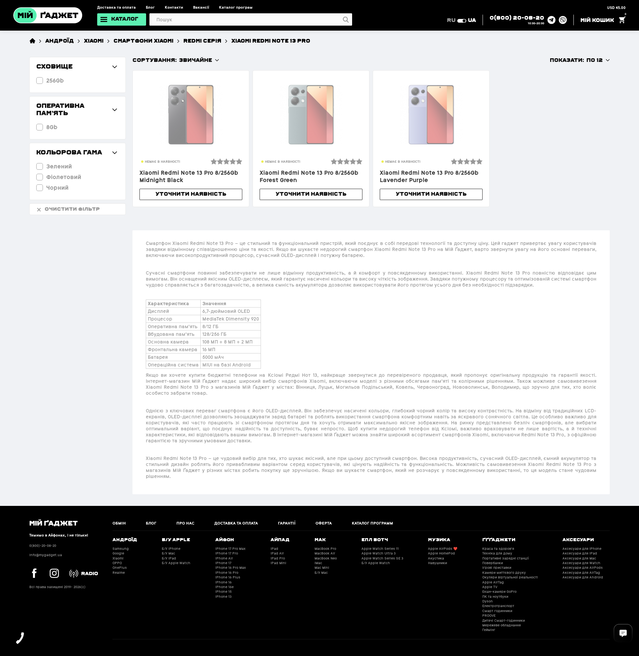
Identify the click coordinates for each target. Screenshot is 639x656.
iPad (274, 549)
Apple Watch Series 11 (380, 549)
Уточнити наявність (190, 193)
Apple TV (489, 587)
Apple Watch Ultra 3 (378, 553)
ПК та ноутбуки (495, 596)
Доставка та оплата (116, 7)
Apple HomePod (441, 553)
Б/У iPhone (171, 549)
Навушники (437, 563)
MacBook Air (325, 553)
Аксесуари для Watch (581, 563)
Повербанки (492, 563)
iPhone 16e (224, 587)
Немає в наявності (162, 161)
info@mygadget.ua (45, 555)
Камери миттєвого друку (504, 572)
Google (118, 553)
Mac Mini (322, 567)
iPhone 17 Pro (226, 553)
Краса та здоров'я (498, 549)
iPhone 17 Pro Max (230, 549)
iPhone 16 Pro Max (230, 567)
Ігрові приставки (496, 567)
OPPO (117, 563)
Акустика (436, 558)
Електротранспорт (498, 606)
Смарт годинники (497, 611)
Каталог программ (372, 523)
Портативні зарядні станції (505, 558)
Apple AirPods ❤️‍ (442, 549)
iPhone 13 (223, 596)
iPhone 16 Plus (227, 577)
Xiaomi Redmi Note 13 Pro (270, 40)
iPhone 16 (223, 582)
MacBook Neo (326, 558)
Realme (118, 572)
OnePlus (119, 567)
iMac (318, 563)
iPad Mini (278, 563)
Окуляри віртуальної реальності (510, 577)
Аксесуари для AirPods (582, 567)
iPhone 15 (223, 591)
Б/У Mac (168, 553)
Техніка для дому (497, 553)
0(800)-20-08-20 (42, 546)
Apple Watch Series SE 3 (382, 558)
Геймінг (488, 630)
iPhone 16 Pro (226, 572)
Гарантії (287, 523)
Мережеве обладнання (501, 625)
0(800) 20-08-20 (517, 17)
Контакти (174, 7)
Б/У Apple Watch (176, 563)
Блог (150, 7)
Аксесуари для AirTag (581, 572)
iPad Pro (278, 558)
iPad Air (277, 553)
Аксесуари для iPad (579, 553)
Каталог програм (236, 7)
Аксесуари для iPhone (581, 549)
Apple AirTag (493, 582)
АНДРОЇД (59, 40)
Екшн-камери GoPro (499, 591)
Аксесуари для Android (582, 577)
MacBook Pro (325, 549)
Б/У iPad (169, 558)
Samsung (120, 549)
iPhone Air (224, 558)
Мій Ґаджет (53, 522)
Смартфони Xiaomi (143, 40)
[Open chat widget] (623, 633)
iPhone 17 (223, 563)
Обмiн (119, 523)
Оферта (324, 523)
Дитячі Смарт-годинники (503, 620)
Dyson (487, 601)
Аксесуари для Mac (579, 558)
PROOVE (489, 615)
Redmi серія (202, 40)
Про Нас (185, 523)
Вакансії (201, 7)
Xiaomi (94, 40)
